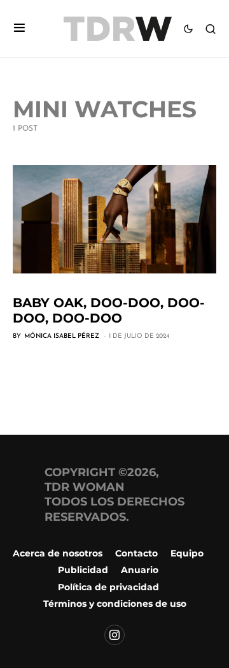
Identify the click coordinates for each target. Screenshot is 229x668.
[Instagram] (114, 635)
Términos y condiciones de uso (114, 603)
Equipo (187, 553)
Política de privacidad (108, 587)
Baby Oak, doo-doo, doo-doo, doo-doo (109, 310)
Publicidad (83, 570)
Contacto (136, 553)
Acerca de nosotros (57, 553)
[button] (19, 29)
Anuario (139, 570)
